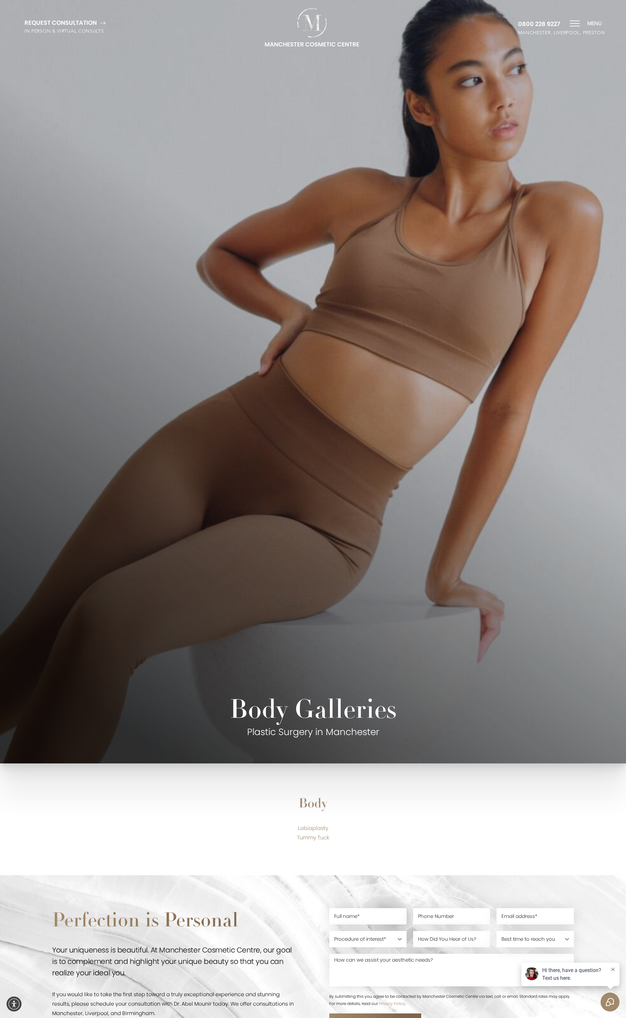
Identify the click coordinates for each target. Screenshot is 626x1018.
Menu (594, 23)
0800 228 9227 (539, 24)
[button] (14, 1003)
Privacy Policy (392, 1003)
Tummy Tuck (313, 837)
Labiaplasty (313, 828)
